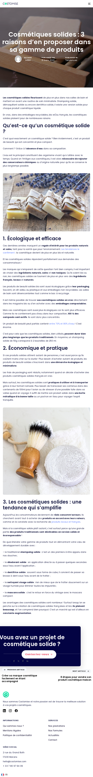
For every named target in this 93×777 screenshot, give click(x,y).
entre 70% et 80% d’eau (61, 323)
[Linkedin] (27, 661)
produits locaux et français (66, 521)
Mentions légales (12, 730)
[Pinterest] (23, 661)
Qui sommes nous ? (13, 726)
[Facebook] (14, 661)
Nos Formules (55, 730)
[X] (18, 661)
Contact (52, 739)
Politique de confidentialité (17, 735)
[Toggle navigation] (76, 3)
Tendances (71, 60)
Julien (28, 60)
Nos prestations (56, 726)
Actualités (53, 735)
